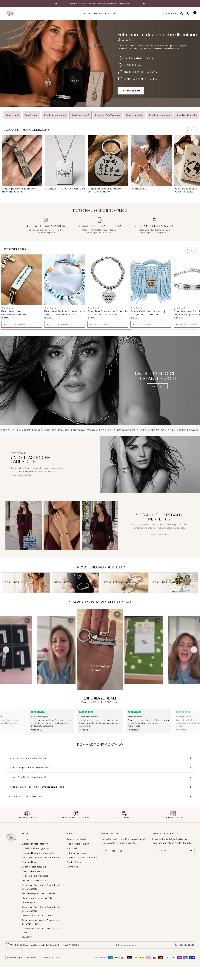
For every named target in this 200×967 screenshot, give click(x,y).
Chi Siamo (110, 13)
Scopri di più (157, 386)
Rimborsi (72, 848)
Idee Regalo (28, 902)
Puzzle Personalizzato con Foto (38, 915)
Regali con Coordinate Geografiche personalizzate (41, 887)
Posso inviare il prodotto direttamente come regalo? (37, 787)
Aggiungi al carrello (14, 324)
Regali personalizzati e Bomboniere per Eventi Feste (41, 922)
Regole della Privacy (78, 843)
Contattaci (72, 866)
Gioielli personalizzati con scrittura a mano (41, 930)
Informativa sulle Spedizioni (82, 857)
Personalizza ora (130, 90)
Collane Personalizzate (34, 866)
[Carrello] (193, 13)
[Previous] (187, 130)
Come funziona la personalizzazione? (28, 758)
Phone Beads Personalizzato (37, 898)
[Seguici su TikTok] (121, 851)
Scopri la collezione (159, 534)
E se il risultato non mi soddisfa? (26, 796)
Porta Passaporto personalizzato (39, 893)
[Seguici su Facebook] (106, 851)
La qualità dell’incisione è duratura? (28, 777)
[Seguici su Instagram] (113, 851)
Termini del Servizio (77, 839)
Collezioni (98, 13)
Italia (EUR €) (13, 957)
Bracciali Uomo (30, 862)
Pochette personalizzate (35, 880)
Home (87, 13)
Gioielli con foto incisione (35, 843)
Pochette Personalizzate (35, 876)
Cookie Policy (74, 862)
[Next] (194, 130)
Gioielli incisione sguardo (35, 848)
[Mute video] (27, 620)
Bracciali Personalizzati (34, 871)
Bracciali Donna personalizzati (38, 853)
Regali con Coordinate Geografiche (41, 857)
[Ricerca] (181, 13)
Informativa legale (77, 853)
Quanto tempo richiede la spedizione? (29, 767)
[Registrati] (191, 851)
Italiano (170, 13)
